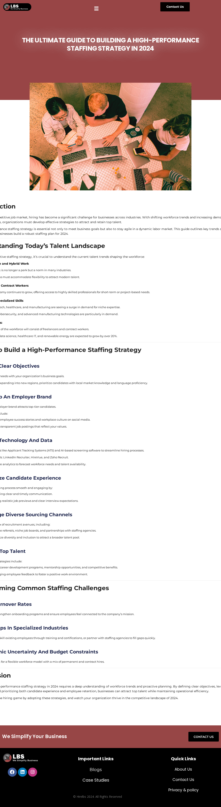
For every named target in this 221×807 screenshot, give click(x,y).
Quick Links (183, 759)
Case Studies (95, 780)
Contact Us (183, 779)
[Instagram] (32, 772)
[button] (96, 8)
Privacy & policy (183, 790)
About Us (183, 769)
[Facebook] (12, 772)
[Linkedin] (22, 772)
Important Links (96, 759)
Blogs (96, 769)
